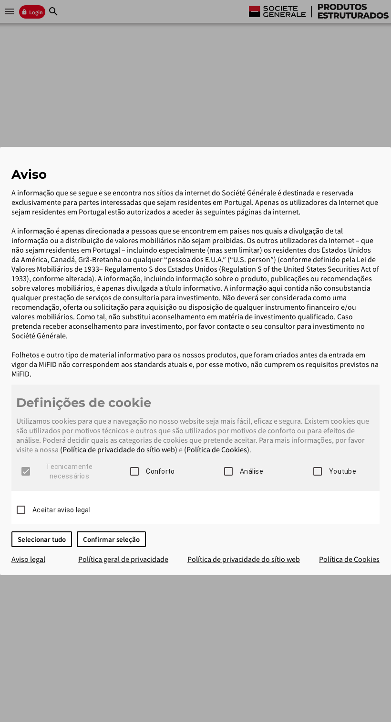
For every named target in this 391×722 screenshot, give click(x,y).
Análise (251, 471)
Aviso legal (28, 559)
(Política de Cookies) (216, 449)
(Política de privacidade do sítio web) (118, 449)
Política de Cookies (349, 559)
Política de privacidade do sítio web (243, 559)
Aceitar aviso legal (61, 510)
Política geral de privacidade (123, 559)
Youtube (342, 471)
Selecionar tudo (42, 539)
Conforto (160, 471)
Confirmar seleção (111, 539)
